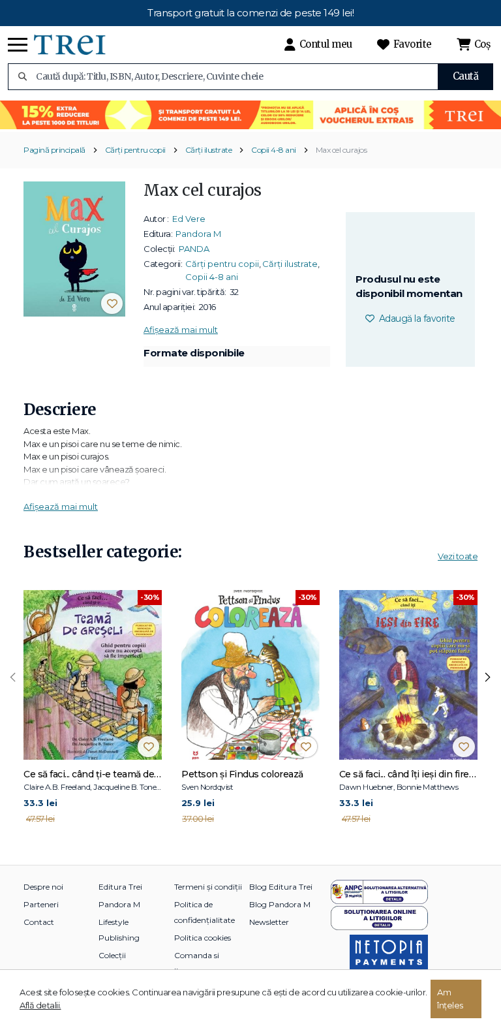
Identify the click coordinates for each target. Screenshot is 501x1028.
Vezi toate (458, 556)
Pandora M (198, 233)
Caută (466, 76)
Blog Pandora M (280, 904)
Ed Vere (188, 218)
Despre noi (43, 887)
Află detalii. (40, 1005)
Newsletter (269, 922)
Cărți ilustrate (208, 150)
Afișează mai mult (181, 329)
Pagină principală (54, 150)
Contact (38, 922)
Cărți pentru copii (135, 150)
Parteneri (41, 904)
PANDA (194, 248)
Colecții (112, 955)
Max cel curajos (341, 150)
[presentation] (13, 677)
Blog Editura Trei (280, 887)
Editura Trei (120, 887)
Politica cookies (202, 937)
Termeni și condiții (208, 887)
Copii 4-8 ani (273, 150)
